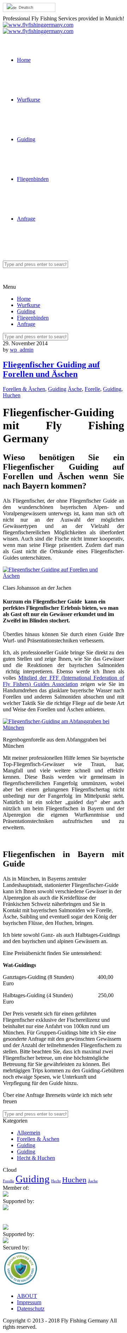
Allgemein (28, 1133)
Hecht (56, 1181)
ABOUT (27, 1296)
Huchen (11, 395)
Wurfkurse (28, 100)
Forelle (92, 389)
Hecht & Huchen (36, 1158)
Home (24, 60)
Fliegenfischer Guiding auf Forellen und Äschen (51, 369)
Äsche (75, 389)
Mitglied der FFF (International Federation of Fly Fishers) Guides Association (63, 681)
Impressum (29, 1302)
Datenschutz (30, 1309)
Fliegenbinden (33, 179)
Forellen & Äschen (24, 389)
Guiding (26, 139)
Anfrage (26, 219)
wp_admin (22, 350)
